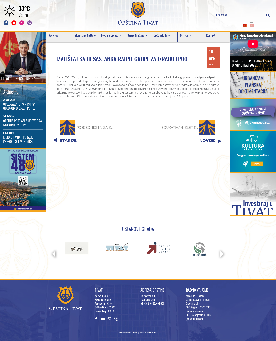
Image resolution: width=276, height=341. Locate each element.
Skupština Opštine (85, 35)
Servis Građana (136, 35)
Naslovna (53, 35)
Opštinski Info (162, 35)
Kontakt (210, 35)
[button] (268, 15)
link (23, 208)
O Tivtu (184, 35)
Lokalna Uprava (110, 35)
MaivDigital (152, 332)
